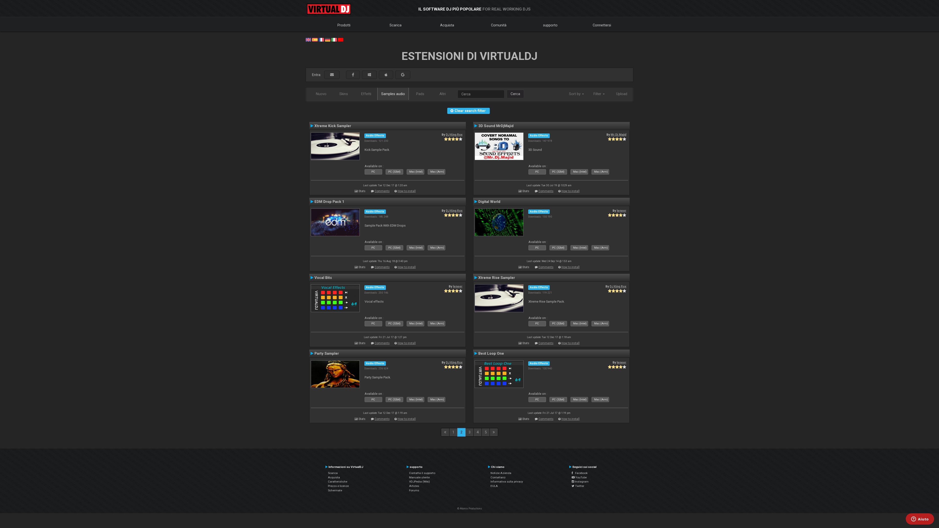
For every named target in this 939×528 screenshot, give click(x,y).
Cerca (515, 94)
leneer (621, 210)
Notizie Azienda (501, 473)
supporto (550, 25)
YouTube (581, 477)
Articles (414, 486)
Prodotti (343, 25)
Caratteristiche (337, 481)
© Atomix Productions (469, 508)
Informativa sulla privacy (507, 481)
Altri (442, 94)
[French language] (321, 39)
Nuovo (321, 94)
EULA (494, 486)
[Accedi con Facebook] (353, 75)
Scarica (396, 25)
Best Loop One (491, 353)
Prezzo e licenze (338, 486)
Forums (414, 490)
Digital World (489, 201)
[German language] (327, 39)
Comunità (498, 25)
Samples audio (393, 94)
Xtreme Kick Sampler (332, 126)
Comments (382, 191)
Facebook (580, 473)
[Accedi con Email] (332, 75)
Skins (343, 94)
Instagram (581, 481)
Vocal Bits (323, 277)
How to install (407, 191)
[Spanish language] (314, 39)
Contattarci (498, 477)
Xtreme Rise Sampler (496, 277)
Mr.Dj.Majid (618, 134)
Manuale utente (419, 477)
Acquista (447, 25)
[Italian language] (334, 39)
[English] (308, 39)
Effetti (366, 94)
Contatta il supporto (422, 473)
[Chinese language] (340, 39)
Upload (621, 94)
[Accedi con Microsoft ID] (369, 75)
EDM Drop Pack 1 (329, 201)
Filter (597, 94)
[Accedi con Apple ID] (386, 75)
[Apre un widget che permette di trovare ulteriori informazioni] (920, 519)
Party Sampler (326, 353)
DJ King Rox (454, 134)
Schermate (335, 490)
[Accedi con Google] (402, 75)
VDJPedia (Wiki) (419, 481)
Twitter (579, 486)
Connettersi (602, 25)
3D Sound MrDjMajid (496, 126)
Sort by (575, 94)
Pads (420, 94)
